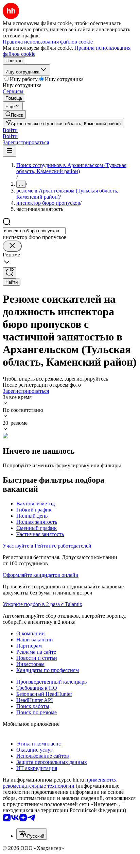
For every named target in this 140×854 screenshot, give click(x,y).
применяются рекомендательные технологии (60, 783)
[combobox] (34, 230)
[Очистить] (12, 246)
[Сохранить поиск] (9, 273)
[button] (10, 130)
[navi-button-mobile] (9, 151)
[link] (14, 114)
